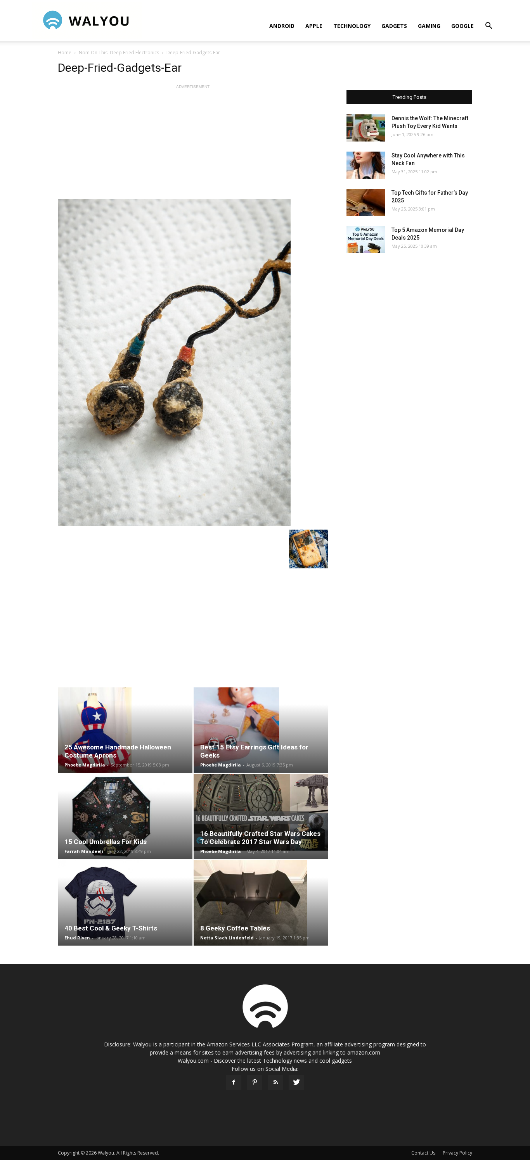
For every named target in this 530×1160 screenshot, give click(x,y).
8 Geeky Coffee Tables (235, 928)
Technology (352, 25)
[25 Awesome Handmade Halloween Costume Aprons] (125, 730)
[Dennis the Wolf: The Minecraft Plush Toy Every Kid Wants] (365, 128)
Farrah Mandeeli (83, 851)
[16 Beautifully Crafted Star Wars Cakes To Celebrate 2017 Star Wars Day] (261, 812)
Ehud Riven (77, 938)
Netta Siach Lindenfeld (227, 938)
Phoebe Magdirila (84, 765)
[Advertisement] (193, 145)
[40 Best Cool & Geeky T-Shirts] (125, 903)
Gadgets (394, 25)
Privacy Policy (457, 1153)
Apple (313, 25)
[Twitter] (296, 1082)
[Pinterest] (254, 1082)
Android (281, 25)
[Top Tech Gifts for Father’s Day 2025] (365, 202)
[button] (488, 26)
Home (64, 52)
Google (462, 25)
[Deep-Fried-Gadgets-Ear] (193, 362)
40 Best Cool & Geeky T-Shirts (110, 928)
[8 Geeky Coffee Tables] (261, 903)
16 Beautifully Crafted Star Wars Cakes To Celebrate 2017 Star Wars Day (260, 838)
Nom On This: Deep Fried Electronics (119, 52)
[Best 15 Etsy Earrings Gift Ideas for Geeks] (261, 730)
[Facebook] (233, 1082)
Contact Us (423, 1153)
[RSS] (275, 1082)
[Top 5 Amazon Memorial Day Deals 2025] (365, 239)
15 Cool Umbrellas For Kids (105, 842)
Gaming (429, 25)
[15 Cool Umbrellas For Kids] (125, 816)
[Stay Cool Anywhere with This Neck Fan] (365, 165)
